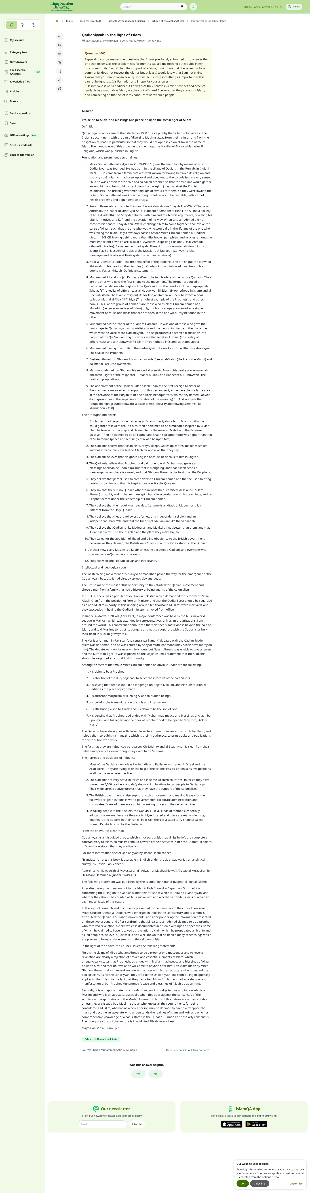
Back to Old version (22, 155)
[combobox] (151, 7)
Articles (14, 91)
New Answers (18, 62)
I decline (259, 1183)
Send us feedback (21, 145)
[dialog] (270, 1174)
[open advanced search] (182, 6)
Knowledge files (20, 81)
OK (242, 1183)
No (155, 1073)
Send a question (20, 113)
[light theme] (22, 25)
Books (14, 101)
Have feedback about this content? (187, 1050)
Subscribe (137, 1124)
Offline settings (23, 135)
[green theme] (11, 25)
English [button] (296, 6)
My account (17, 40)
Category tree (18, 52)
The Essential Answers (25, 71)
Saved (13, 123)
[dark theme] (33, 25)
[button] (59, 36)
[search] (193, 7)
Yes (138, 1073)
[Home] (57, 21)
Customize (296, 1183)
